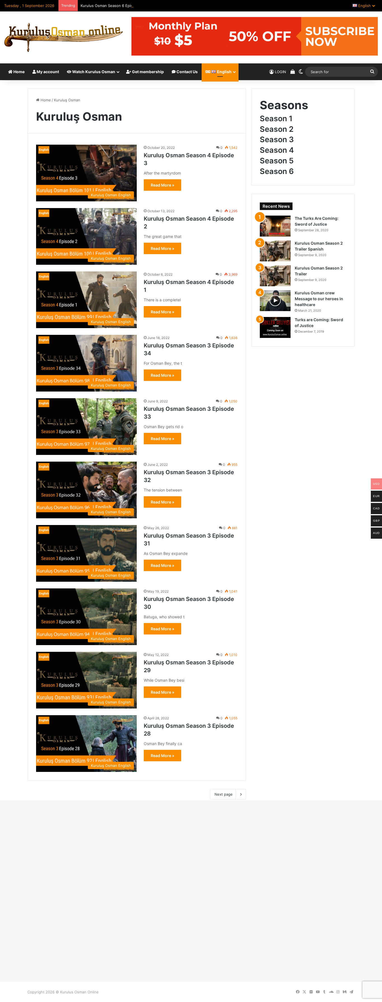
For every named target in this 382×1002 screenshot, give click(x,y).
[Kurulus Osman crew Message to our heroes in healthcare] (275, 300)
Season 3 (277, 139)
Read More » (162, 185)
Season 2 (277, 129)
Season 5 (277, 160)
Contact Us (187, 71)
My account (47, 71)
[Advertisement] (191, 851)
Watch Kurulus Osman (93, 71)
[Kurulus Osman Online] (63, 37)
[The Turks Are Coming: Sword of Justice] (275, 226)
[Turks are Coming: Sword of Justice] (275, 327)
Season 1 (276, 118)
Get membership (147, 71)
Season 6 (277, 171)
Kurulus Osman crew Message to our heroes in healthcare (319, 298)
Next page (223, 794)
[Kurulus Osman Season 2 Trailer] (275, 275)
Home (19, 71)
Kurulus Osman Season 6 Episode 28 (113, 5)
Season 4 (277, 150)
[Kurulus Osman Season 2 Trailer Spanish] (275, 250)
